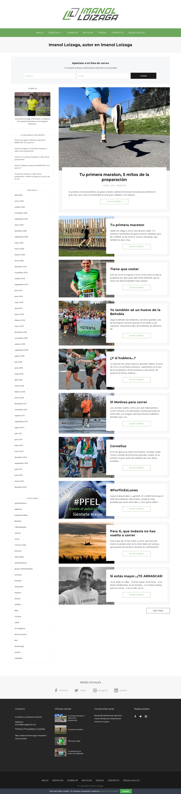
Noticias (88, 32)
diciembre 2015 (21, 487)
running (18, 616)
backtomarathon (21, 515)
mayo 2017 (19, 445)
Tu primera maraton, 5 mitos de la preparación (114, 177)
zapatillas (18, 658)
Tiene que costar (124, 269)
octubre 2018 (20, 344)
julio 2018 (18, 362)
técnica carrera (21, 634)
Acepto (126, 791)
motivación (19, 586)
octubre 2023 (20, 207)
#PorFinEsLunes (124, 490)
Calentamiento (20, 527)
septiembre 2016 (21, 463)
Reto (16, 610)
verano (17, 652)
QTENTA (18, 604)
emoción (18, 551)
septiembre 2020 (21, 237)
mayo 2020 (19, 243)
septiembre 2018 (21, 350)
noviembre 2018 (21, 338)
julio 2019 (18, 290)
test (16, 640)
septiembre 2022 (21, 219)
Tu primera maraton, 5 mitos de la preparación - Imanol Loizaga (28, 175)
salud (17, 622)
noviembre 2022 (21, 213)
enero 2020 (19, 260)
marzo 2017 (19, 451)
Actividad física (21, 503)
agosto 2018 (19, 356)
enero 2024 (19, 201)
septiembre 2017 (21, 421)
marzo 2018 (19, 386)
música (17, 598)
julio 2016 (18, 469)
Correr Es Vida (20, 545)
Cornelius (118, 446)
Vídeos (102, 32)
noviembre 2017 (21, 409)
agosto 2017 (19, 427)
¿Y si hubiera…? (123, 358)
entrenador (19, 557)
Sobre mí (72, 32)
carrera (18, 533)
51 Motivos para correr (128, 402)
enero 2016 (19, 481)
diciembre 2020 (21, 231)
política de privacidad (109, 791)
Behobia (18, 521)
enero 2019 (19, 326)
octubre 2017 (20, 415)
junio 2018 (19, 368)
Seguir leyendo (114, 201)
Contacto (117, 32)
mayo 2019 (19, 302)
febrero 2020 (20, 254)
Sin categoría (20, 628)
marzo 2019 (19, 314)
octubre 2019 (20, 278)
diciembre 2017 (21, 403)
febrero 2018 (20, 392)
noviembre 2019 (21, 272)
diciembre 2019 (21, 266)
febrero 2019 (20, 320)
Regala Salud (137, 32)
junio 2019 (19, 296)
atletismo (18, 509)
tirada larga (19, 646)
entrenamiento (21, 563)
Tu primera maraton (127, 225)
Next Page (158, 610)
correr (17, 539)
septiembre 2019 (21, 284)
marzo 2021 (19, 225)
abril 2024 (18, 195)
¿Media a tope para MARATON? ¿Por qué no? (30, 141)
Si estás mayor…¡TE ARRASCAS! (136, 576)
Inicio (39, 32)
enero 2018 (19, 397)
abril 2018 (18, 380)
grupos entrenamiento (24, 569)
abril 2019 (18, 308)
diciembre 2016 (21, 457)
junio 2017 (19, 439)
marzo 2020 (19, 248)
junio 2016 (19, 475)
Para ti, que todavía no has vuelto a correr (132, 533)
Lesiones (18, 575)
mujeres (18, 592)
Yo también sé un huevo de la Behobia (75, 752)
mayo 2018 (19, 374)
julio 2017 (18, 433)
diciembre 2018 (21, 332)
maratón (121, 185)
